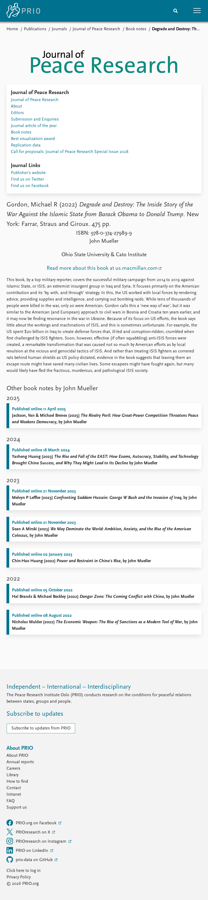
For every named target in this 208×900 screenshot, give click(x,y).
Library (12, 775)
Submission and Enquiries (35, 119)
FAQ (10, 801)
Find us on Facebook (29, 186)
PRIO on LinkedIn (32, 851)
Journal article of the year (34, 126)
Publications (35, 29)
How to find (17, 781)
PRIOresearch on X (33, 832)
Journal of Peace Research (96, 29)
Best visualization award (33, 139)
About (16, 106)
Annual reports (20, 762)
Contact (13, 788)
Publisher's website (28, 173)
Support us (16, 807)
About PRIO (17, 756)
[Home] (23, 11)
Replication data (26, 145)
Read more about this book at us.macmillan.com (102, 268)
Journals (59, 29)
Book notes (136, 29)
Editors (17, 113)
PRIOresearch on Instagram (41, 841)
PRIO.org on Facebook (36, 823)
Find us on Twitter (27, 179)
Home (12, 29)
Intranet (13, 794)
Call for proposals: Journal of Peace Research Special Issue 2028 (69, 152)
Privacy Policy (18, 877)
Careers (13, 768)
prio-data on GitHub (35, 860)
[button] (197, 11)
